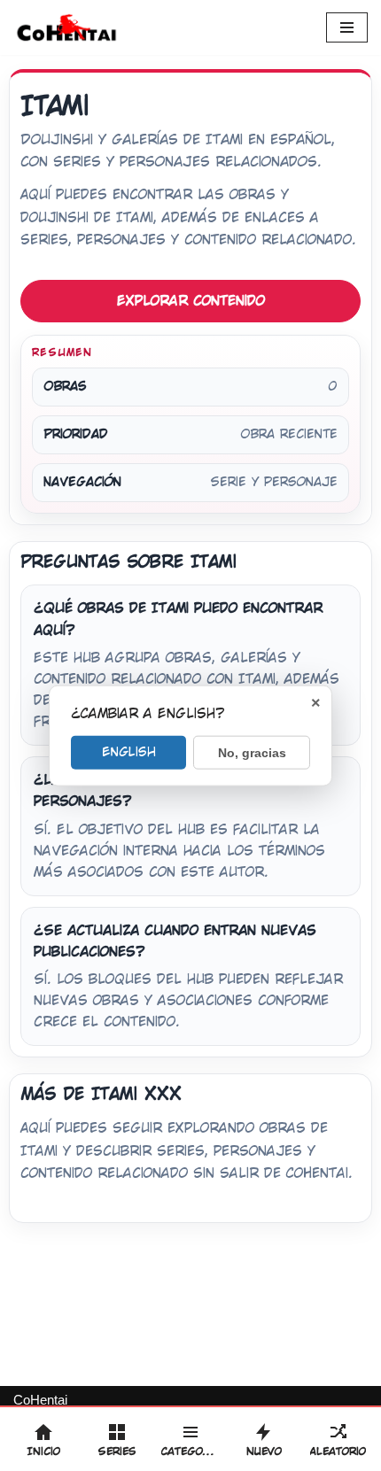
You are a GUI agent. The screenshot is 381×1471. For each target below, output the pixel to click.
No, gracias (252, 753)
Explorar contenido (191, 300)
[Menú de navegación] (347, 27)
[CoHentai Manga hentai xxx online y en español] (66, 27)
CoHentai (40, 1399)
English (129, 752)
